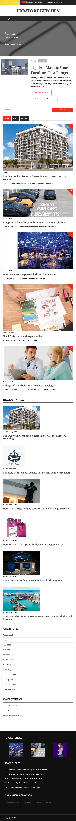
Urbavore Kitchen (38, 10)
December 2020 (9, 684)
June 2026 (7, 645)
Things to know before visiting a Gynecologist (29, 385)
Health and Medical (11, 715)
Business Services (10, 706)
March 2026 (8, 660)
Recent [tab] (15, 118)
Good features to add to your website (24, 336)
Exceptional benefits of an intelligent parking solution (34, 222)
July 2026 (7, 640)
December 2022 (9, 674)
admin (61, 99)
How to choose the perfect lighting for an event (30, 274)
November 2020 (9, 689)
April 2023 (7, 670)
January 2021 (8, 679)
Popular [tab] (6, 118)
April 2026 (7, 655)
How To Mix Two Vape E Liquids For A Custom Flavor (33, 544)
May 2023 (7, 665)
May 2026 (7, 650)
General (42, 61)
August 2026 (8, 635)
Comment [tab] (24, 118)
